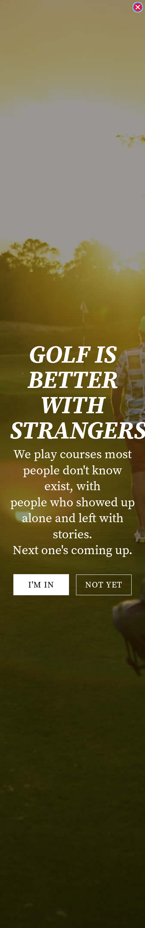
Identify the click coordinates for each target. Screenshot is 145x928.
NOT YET (103, 584)
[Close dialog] (137, 7)
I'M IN (41, 584)
